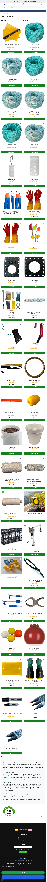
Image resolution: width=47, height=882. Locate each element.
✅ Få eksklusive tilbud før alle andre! (23, 849)
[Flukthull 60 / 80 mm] (11, 267)
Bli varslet (12, 319)
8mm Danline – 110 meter (12, 146)
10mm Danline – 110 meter (34, 45)
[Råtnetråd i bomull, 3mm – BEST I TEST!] (34, 467)
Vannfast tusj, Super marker (11, 748)
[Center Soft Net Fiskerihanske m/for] (11, 233)
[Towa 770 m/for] (34, 668)
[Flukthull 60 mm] (34, 267)
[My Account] (41, 4)
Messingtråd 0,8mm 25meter (34, 380)
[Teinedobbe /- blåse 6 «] (11, 635)
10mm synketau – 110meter (11, 79)
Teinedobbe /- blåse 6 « (11, 648)
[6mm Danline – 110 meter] (34, 66)
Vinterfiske (17, 212)
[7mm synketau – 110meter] (34, 99)
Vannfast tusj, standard (34, 714)
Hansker (33, 211)
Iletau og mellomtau (37, 312)
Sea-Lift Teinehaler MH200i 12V (34, 549)
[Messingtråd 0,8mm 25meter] (34, 367)
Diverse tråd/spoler (29, 479)
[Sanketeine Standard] (11, 535)
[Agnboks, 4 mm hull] (34, 166)
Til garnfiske (13, 613)
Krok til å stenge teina (11, 380)
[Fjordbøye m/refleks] (34, 233)
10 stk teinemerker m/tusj (12, 45)
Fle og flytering (31, 412)
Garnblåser (26, 244)
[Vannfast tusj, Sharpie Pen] (11, 702)
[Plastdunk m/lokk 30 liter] (34, 434)
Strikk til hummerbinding (12, 576)
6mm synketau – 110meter (12, 112)
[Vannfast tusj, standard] (34, 702)
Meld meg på (23, 851)
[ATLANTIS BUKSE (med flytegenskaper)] (11, 199)
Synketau (14, 111)
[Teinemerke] (11, 668)
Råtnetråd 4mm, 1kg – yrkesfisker (11, 480)
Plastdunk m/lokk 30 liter (34, 447)
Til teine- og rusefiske (14, 44)
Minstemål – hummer (12, 413)
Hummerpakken (12, 313)
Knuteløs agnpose (11, 347)
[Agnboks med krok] (11, 166)
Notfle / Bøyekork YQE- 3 (34, 413)
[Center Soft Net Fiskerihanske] (34, 199)
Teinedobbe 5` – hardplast (34, 648)
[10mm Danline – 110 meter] (34, 33)
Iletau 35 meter (34, 313)
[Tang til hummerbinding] (34, 602)
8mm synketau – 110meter (34, 146)
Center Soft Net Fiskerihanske (34, 212)
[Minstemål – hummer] (11, 400)
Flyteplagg (4, 211)
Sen (32, 379)
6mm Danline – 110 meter (34, 79)
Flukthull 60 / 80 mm (12, 280)
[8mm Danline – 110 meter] (11, 133)
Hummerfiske (7, 44)
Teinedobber (37, 244)
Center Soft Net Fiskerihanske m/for (12, 246)
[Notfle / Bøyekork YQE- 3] (34, 400)
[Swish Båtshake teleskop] (11, 602)
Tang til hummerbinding (34, 614)
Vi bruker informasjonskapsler (2, 879)
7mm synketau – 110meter (34, 112)
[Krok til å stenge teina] (11, 367)
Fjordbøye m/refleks (34, 247)
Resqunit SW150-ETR (34, 514)
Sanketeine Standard (12, 548)
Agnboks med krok (11, 179)
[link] (23, 811)
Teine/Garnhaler (34, 547)
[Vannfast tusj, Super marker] (11, 735)
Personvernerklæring (27, 879)
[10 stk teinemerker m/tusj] (11, 33)
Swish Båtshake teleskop (12, 615)
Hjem (2, 13)
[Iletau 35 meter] (34, 300)
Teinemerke (11, 681)
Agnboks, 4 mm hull (34, 179)
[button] (43, 4)
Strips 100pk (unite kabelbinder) (34, 581)
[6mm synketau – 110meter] (11, 99)
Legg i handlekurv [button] (11, 52)
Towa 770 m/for (34, 681)
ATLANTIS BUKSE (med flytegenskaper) (12, 213)
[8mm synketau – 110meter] (34, 133)
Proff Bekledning (11, 212)
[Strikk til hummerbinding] (11, 565)
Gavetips (9, 211)
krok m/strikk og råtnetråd (34, 347)
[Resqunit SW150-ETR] (34, 501)
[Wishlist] (21, 24)
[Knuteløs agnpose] (11, 334)
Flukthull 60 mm (34, 280)
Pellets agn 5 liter (11, 447)
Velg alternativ (12, 185)
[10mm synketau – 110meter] (11, 66)
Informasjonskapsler (18, 879)
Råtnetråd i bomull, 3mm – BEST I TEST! (34, 481)
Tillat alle (23, 872)
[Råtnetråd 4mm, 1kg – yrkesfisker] (11, 467)
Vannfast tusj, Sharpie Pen (11, 714)
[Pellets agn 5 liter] (11, 434)
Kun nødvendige (23, 877)
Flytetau (31, 44)
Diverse (3, 613)
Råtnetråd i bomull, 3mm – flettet (11, 514)
